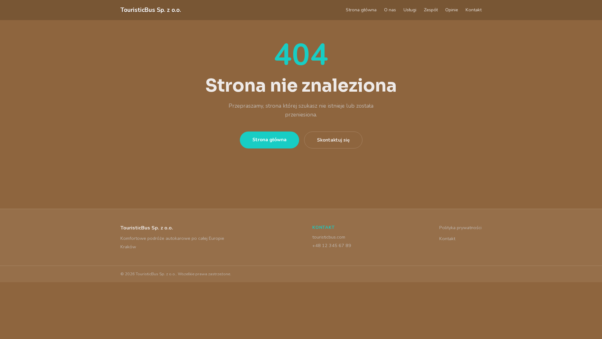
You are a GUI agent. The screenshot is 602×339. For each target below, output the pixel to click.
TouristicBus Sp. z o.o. (150, 10)
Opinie (451, 10)
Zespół (431, 10)
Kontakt (474, 10)
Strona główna (361, 10)
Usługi (410, 10)
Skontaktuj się (333, 140)
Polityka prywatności (460, 227)
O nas (390, 10)
